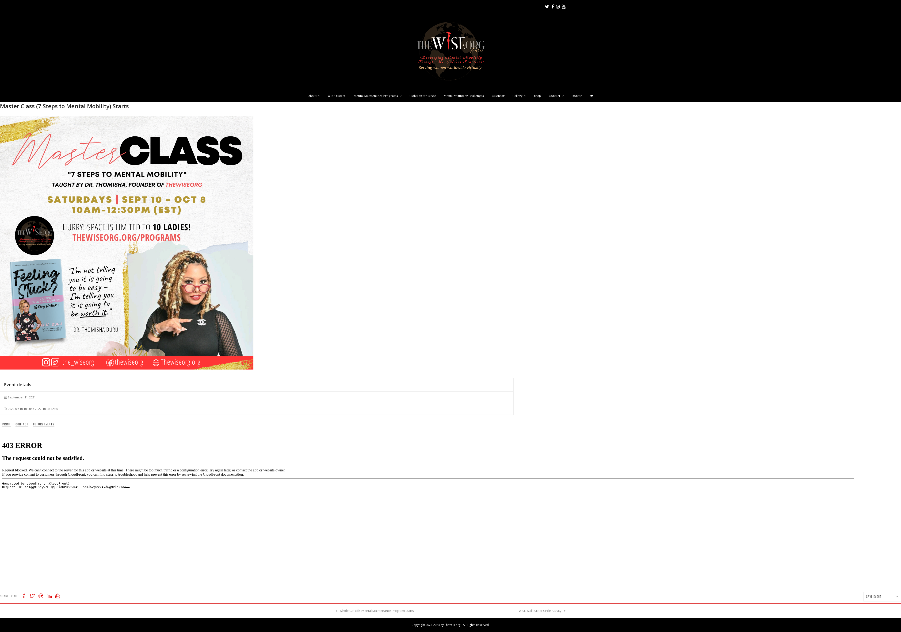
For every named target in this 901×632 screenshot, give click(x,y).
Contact (21, 424)
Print (6, 424)
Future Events (43, 424)
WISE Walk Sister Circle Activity (540, 611)
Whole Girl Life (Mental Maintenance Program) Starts (376, 611)
